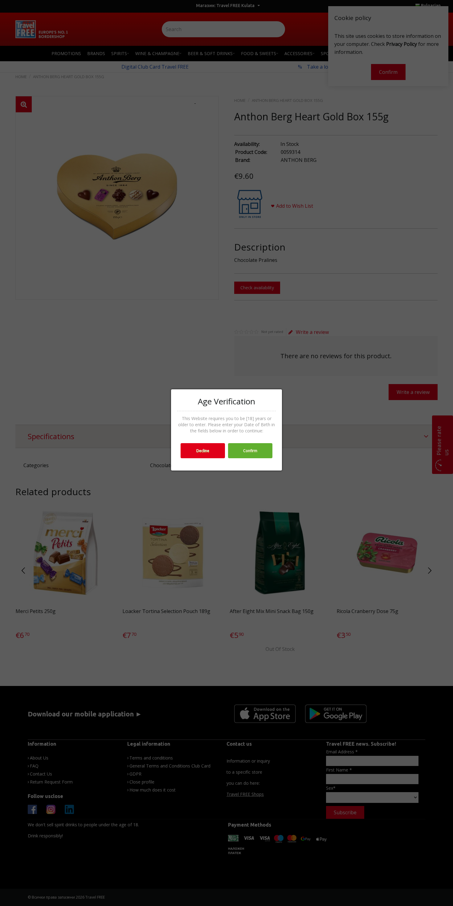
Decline (202, 450)
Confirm (250, 450)
